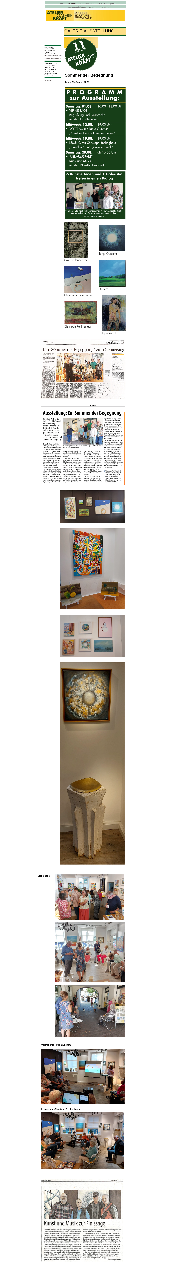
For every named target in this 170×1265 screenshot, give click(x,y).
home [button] (62, 4)
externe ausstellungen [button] (77, 7)
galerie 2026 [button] (84, 4)
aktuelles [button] (72, 4)
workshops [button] (93, 7)
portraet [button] (113, 4)
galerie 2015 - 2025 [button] (99, 4)
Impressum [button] (48, 80)
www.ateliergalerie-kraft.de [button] (53, 58)
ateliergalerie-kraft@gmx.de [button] (53, 55)
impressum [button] (104, 7)
